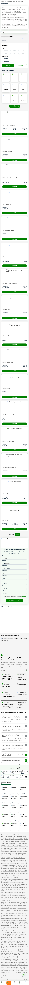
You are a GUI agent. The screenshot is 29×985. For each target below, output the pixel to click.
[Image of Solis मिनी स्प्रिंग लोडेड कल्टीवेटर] (14, 434)
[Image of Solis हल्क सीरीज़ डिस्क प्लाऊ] (14, 486)
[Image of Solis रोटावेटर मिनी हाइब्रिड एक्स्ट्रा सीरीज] (14, 276)
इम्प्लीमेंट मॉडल (4, 575)
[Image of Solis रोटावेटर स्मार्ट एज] (14, 249)
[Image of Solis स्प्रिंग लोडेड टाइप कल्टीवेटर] (14, 223)
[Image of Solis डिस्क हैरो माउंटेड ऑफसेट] (14, 355)
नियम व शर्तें (24, 596)
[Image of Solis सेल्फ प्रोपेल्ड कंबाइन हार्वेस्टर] (14, 117)
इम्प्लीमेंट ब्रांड (4, 570)
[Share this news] (27, 670)
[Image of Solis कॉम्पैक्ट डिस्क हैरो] (14, 197)
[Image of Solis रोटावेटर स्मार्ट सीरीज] (14, 144)
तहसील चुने (4, 590)
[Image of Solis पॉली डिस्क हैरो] (14, 381)
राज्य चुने (3, 580)
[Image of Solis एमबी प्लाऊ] (14, 513)
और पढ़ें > (3, 670)
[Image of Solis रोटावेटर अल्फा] (14, 302)
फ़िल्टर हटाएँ (20, 65)
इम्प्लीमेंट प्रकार (4, 565)
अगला (17, 535)
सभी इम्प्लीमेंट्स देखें (14, 106)
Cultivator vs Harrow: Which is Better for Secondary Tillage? (7, 678)
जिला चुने (3, 585)
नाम (2, 555)
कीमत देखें (14, 133)
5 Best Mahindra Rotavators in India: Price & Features (8, 696)
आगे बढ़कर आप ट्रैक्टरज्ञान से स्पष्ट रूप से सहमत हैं (15, 596)
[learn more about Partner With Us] (26, 982)
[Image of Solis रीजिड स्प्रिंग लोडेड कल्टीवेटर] (14, 407)
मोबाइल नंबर (4, 560)
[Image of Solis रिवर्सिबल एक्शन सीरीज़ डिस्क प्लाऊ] (14, 460)
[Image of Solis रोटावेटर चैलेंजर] (14, 328)
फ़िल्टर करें (8, 65)
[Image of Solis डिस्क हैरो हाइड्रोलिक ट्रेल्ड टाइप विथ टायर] (14, 170)
